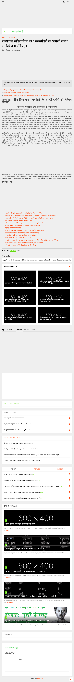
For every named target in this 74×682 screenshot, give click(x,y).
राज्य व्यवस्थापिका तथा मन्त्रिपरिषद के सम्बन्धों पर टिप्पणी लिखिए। (22, 233)
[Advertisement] (37, 15)
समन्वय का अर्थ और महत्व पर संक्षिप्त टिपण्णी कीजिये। (19, 283)
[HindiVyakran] (17, 31)
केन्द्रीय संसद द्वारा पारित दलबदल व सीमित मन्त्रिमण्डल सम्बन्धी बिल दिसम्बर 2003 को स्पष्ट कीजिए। (31, 240)
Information (12, 37)
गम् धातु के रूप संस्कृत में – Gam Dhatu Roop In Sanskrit (25, 571)
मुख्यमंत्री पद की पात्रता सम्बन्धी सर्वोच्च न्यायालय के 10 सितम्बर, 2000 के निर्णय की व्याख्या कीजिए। (31, 215)
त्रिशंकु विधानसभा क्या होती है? (13, 228)
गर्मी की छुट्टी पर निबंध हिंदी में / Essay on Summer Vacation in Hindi (21, 449)
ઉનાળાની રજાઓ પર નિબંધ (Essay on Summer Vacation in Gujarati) (22, 460)
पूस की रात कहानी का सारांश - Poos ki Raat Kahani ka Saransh (27, 621)
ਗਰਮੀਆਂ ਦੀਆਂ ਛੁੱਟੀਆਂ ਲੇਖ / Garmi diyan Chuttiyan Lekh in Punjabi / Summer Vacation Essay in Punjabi (31, 454)
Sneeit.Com (40, 678)
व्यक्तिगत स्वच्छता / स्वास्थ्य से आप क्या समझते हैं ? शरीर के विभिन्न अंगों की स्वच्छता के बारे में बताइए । (30, 95)
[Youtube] (3, 1)
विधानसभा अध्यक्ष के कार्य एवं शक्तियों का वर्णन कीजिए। (19, 238)
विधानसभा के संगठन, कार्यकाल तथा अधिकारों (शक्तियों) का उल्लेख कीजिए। (24, 243)
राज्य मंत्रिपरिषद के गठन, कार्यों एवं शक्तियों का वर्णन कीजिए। (21, 235)
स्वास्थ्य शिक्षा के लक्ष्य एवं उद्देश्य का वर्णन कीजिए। (16, 93)
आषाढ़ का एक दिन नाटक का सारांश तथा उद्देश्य (20, 524)
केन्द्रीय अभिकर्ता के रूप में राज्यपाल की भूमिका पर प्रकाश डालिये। (22, 225)
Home (3, 37)
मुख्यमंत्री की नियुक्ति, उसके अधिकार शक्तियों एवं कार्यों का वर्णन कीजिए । (24, 213)
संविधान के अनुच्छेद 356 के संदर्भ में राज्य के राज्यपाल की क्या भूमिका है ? (24, 223)
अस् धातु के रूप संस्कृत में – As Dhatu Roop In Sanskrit (24, 548)
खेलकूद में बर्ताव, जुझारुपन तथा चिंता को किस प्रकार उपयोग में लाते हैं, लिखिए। (24, 90)
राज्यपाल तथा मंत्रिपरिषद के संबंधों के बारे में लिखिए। (19, 220)
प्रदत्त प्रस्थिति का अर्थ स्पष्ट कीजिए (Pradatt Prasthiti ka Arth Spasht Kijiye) (17, 300)
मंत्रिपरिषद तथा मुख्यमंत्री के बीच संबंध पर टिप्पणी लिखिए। (20, 245)
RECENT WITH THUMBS (12, 438)
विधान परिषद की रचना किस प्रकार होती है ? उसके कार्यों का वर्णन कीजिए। (24, 230)
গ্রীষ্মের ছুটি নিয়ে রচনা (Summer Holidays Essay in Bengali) (18, 443)
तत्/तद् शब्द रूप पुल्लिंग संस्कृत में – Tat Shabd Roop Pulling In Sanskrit (30, 596)
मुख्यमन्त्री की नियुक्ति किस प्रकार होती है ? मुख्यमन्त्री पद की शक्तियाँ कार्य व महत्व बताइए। (29, 218)
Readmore (8, 530)
